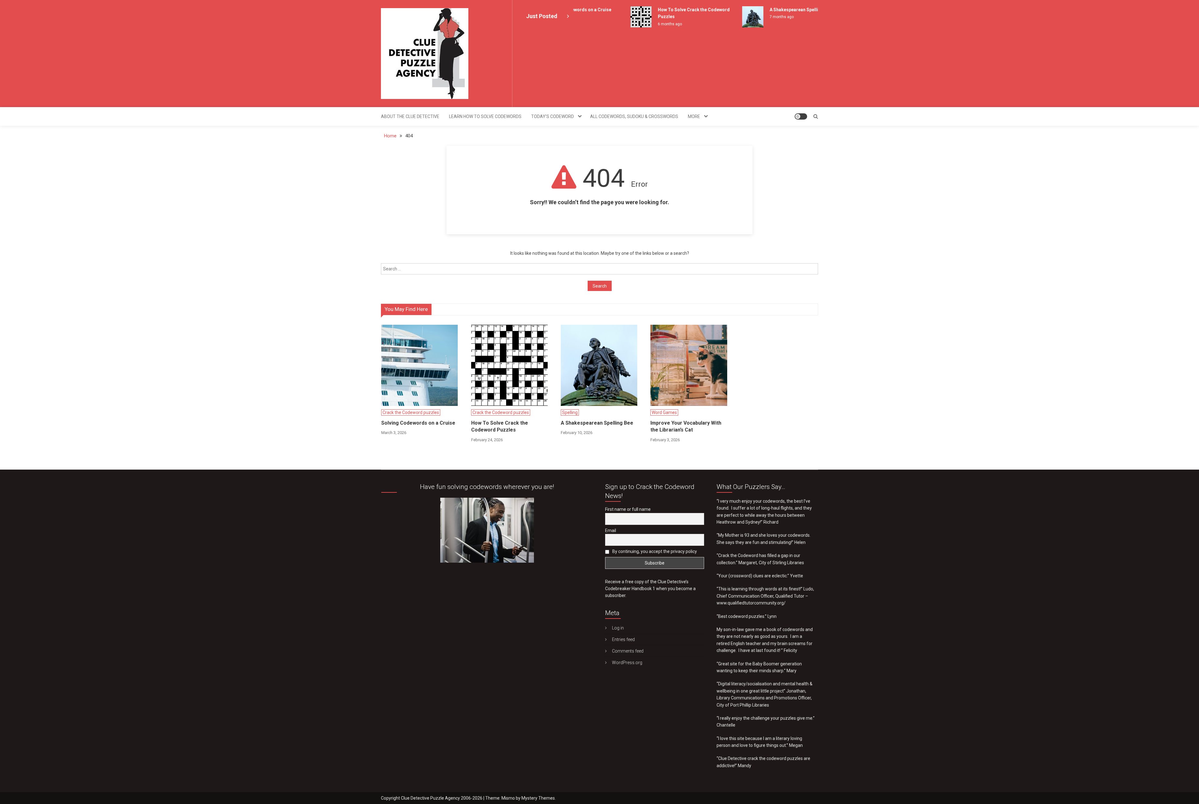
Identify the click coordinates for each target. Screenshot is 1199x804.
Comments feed (628, 651)
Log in (618, 627)
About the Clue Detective (410, 116)
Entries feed (623, 639)
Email (610, 530)
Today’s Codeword (552, 116)
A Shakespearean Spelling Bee (785, 9)
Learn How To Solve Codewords (485, 116)
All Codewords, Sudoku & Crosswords (634, 116)
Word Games (664, 412)
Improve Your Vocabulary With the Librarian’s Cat (685, 426)
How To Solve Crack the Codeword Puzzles (499, 426)
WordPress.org (627, 662)
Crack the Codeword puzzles (410, 412)
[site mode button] (801, 116)
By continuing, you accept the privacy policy (654, 551)
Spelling (570, 412)
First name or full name (628, 509)
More (694, 116)
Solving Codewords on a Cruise (418, 423)
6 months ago (655, 24)
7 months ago (766, 17)
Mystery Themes (538, 798)
